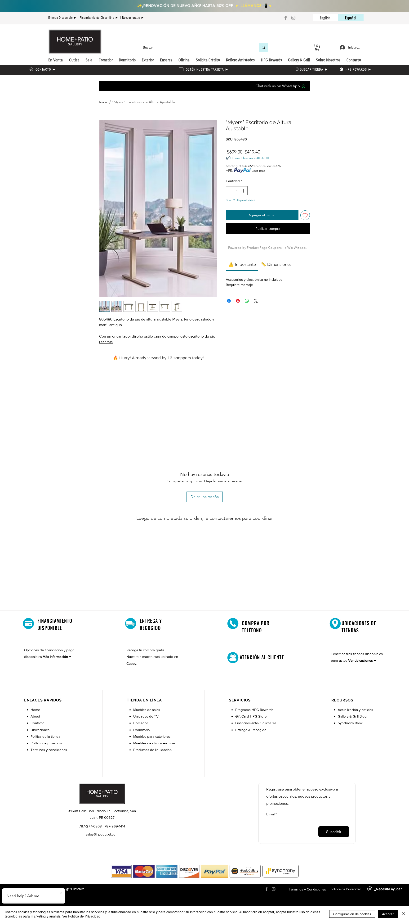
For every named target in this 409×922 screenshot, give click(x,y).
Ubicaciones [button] (40, 730)
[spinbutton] (237, 190)
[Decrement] (230, 190)
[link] (242, 264)
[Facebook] (285, 18)
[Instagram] (293, 18)
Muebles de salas (146, 710)
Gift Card (242, 716)
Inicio (103, 102)
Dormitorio (142, 730)
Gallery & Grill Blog (352, 716)
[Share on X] (256, 301)
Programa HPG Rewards (254, 710)
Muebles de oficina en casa (154, 743)
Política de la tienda (45, 736)
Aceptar (388, 914)
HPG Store (258, 716)
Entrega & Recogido (251, 730)
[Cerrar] (403, 914)
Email (270, 814)
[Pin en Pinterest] (238, 301)
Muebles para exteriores (151, 736)
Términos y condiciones (49, 750)
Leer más (106, 342)
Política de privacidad (47, 743)
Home (35, 710)
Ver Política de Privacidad (81, 916)
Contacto (37, 723)
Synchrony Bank (350, 723)
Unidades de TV (146, 716)
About (35, 716)
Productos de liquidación (152, 750)
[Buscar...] (263, 47)
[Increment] (244, 190)
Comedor (140, 723)
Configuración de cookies (352, 914)
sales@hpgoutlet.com (102, 834)
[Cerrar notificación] (61, 893)
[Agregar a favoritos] (305, 215)
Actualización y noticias (355, 710)
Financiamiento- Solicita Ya (255, 723)
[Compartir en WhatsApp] (247, 301)
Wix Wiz (293, 247)
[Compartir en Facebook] (229, 301)
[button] (317, 47)
